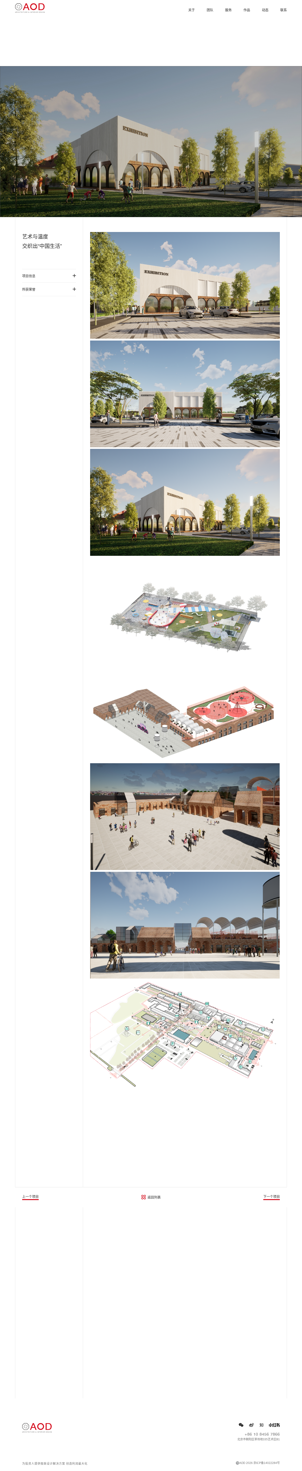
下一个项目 (271, 1196)
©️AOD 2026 (244, 1463)
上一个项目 (30, 1196)
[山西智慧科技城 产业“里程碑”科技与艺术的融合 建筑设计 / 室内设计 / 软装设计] (151, 1254)
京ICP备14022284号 (266, 1463)
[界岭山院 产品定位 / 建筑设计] (151, 1351)
